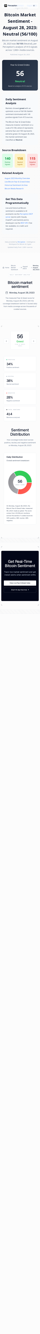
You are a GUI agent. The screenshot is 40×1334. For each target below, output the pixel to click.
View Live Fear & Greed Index (20, 583)
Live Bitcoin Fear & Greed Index (17, 182)
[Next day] (33, 341)
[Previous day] (6, 341)
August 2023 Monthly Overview (17, 178)
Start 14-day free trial (20, 590)
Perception (21, 242)
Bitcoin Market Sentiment (14, 268)
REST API (24, 223)
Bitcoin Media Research (14, 188)
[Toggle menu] (34, 5)
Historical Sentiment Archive (16, 185)
